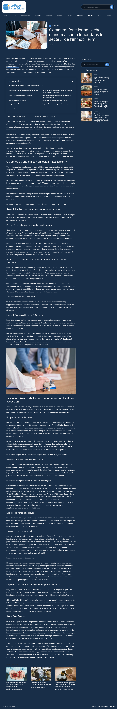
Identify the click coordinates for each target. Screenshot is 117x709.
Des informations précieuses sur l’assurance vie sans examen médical (16, 684)
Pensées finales (14, 109)
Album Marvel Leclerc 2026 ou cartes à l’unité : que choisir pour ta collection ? (102, 79)
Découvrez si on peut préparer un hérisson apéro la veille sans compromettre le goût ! (101, 104)
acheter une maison (19, 58)
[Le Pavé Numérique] (14, 7)
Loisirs (96, 74)
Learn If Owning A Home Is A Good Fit (20, 95)
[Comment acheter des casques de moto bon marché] (41, 674)
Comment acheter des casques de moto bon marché (41, 683)
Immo (51, 45)
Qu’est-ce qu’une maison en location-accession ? (24, 86)
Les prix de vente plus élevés (18, 104)
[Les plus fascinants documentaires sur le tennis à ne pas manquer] (86, 90)
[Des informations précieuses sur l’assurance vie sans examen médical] (16, 674)
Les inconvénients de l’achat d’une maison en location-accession (57, 96)
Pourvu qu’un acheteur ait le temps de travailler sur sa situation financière (57, 91)
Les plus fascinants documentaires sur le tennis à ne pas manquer (101, 91)
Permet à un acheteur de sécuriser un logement (23, 90)
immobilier (14, 67)
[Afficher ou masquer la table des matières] (47, 81)
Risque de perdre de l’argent (17, 100)
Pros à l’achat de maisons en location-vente (56, 86)
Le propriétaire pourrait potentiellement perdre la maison (58, 104)
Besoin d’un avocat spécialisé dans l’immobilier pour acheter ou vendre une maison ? (65, 684)
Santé (8, 689)
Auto (32, 687)
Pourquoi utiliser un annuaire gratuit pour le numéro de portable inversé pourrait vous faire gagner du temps (101, 117)
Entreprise (58, 689)
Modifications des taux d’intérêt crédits (55, 100)
